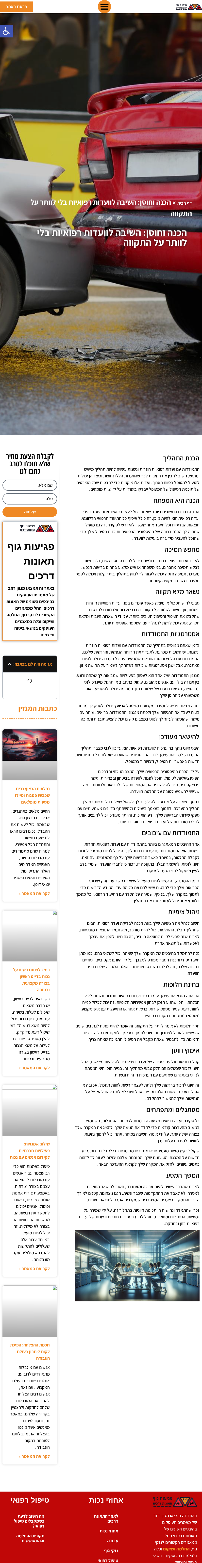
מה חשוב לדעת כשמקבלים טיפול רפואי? (29, 1521)
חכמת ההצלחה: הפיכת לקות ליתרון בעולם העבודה (30, 1351)
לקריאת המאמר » (34, 893)
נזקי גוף (111, 1550)
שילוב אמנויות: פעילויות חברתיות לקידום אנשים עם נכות (30, 1150)
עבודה (112, 1541)
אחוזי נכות (109, 1531)
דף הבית (184, 203)
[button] (6, 31)
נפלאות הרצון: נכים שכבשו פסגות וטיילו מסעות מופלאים (32, 795)
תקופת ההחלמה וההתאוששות (30, 1538)
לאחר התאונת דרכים (106, 1518)
